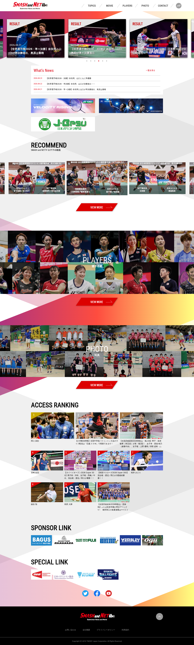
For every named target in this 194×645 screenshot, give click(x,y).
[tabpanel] (97, 38)
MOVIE (109, 5)
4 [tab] (99, 61)
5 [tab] (103, 61)
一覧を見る (150, 70)
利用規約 (125, 630)
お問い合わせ (70, 630)
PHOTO (145, 5)
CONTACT (163, 5)
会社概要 (86, 630)
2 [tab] (91, 61)
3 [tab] (95, 61)
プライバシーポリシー (106, 630)
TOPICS (92, 5)
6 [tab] (107, 61)
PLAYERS (127, 5)
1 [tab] (87, 61)
